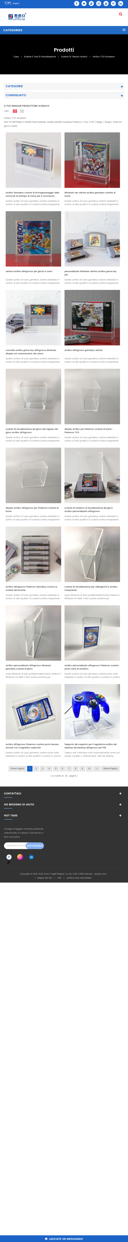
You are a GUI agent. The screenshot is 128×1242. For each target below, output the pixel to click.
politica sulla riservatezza (79, 878)
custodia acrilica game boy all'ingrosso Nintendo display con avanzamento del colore (31, 352)
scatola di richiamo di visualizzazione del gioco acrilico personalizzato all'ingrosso (88, 509)
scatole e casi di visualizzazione (40, 56)
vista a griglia (15, 111)
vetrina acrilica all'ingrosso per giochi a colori (29, 271)
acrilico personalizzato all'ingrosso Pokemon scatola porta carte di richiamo (91, 667)
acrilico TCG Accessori (104, 56)
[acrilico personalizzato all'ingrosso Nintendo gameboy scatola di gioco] (33, 632)
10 (89, 768)
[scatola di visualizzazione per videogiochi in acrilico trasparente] (92, 553)
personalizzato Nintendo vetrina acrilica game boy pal (90, 273)
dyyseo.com (100, 874)
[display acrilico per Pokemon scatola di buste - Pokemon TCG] (92, 395)
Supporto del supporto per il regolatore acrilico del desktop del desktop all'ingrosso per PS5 (90, 746)
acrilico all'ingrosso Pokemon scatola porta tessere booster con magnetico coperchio (32, 746)
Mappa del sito (44, 878)
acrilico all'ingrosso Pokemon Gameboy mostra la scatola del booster (31, 588)
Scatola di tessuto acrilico (74, 56)
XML (59, 878)
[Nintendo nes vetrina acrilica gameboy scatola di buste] (92, 159)
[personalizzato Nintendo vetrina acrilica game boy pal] (92, 238)
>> (97, 768)
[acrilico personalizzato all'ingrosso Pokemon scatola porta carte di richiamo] (92, 632)
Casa (16, 56)
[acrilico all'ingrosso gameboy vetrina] (92, 316)
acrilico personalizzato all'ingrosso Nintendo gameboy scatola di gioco (28, 667)
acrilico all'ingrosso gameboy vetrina (83, 350)
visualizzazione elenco (22, 111)
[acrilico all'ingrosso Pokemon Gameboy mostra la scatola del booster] (33, 553)
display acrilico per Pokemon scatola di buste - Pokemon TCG (88, 431)
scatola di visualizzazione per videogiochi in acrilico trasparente (90, 588)
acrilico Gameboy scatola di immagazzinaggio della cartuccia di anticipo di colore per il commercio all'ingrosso (32, 194)
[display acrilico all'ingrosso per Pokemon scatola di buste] (33, 474)
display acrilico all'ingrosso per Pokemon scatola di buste (32, 509)
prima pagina (17, 768)
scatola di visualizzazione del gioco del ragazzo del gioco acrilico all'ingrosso (32, 431)
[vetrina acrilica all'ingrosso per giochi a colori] (33, 238)
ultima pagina (110, 768)
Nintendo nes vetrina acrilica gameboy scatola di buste (89, 194)
